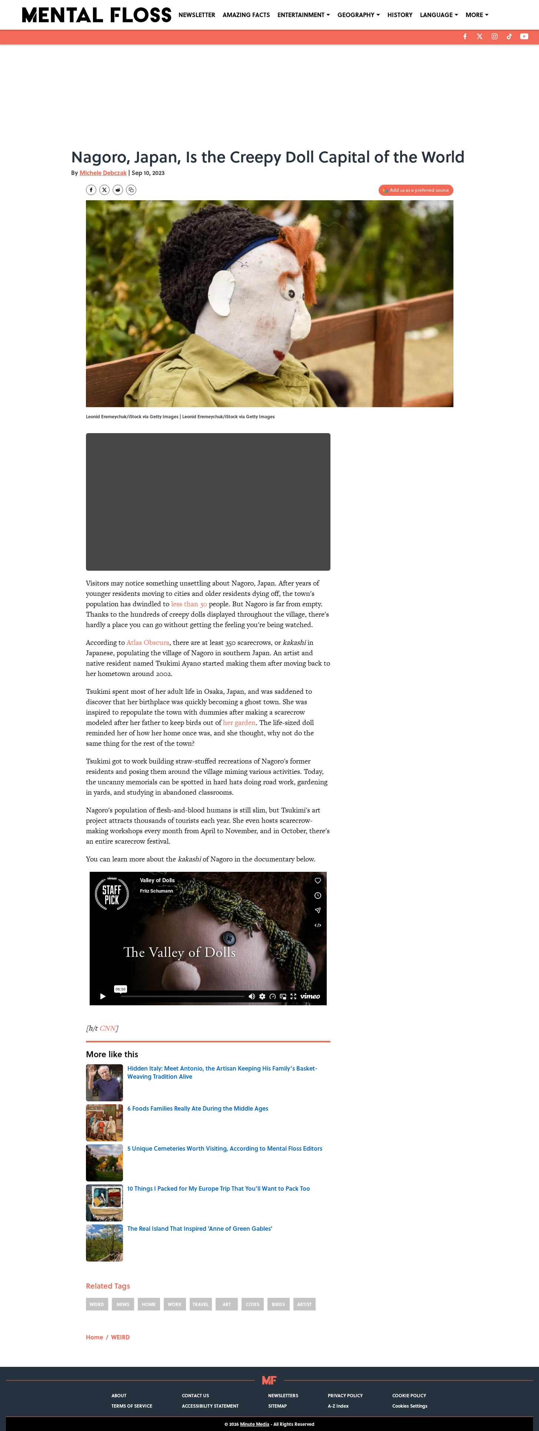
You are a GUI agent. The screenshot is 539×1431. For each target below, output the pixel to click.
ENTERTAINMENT (301, 14)
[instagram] (495, 36)
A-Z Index (338, 1405)
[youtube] (524, 36)
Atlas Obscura (148, 642)
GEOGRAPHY (356, 14)
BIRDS (278, 1304)
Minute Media (254, 1424)
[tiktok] (509, 36)
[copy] (131, 190)
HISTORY (400, 14)
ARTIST (304, 1304)
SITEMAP (277, 1405)
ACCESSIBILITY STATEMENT (210, 1405)
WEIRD (97, 1304)
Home (94, 1337)
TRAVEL (201, 1304)
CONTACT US (195, 1395)
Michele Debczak (103, 172)
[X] (480, 36)
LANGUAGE (436, 14)
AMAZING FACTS (246, 14)
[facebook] (465, 36)
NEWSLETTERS (283, 1395)
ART (227, 1304)
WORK (175, 1304)
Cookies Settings (409, 1405)
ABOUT (119, 1395)
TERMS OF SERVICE (132, 1405)
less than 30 (189, 604)
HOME (149, 1304)
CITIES (252, 1304)
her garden (239, 723)
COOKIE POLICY (409, 1395)
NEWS (123, 1304)
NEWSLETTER (197, 14)
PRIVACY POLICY (345, 1395)
